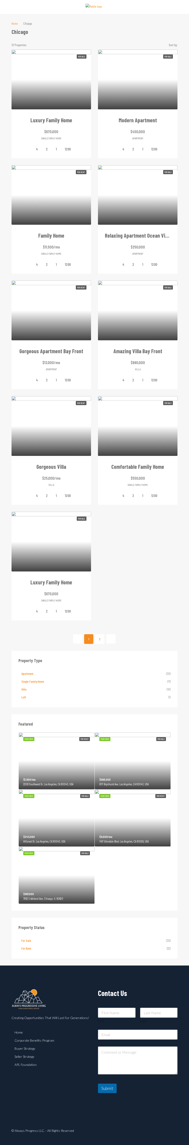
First (101, 1021)
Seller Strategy (24, 1056)
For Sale (26, 940)
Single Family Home (32, 681)
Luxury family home (51, 120)
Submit (107, 1088)
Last (143, 1021)
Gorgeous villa (51, 466)
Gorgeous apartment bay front (51, 351)
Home (19, 1032)
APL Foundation (26, 1065)
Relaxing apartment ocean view (138, 235)
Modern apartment (138, 120)
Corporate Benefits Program (34, 1040)
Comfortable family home (137, 466)
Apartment (27, 674)
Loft (23, 697)
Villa (24, 689)
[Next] (110, 638)
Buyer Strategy (25, 1048)
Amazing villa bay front (137, 351)
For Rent (26, 948)
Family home (51, 235)
